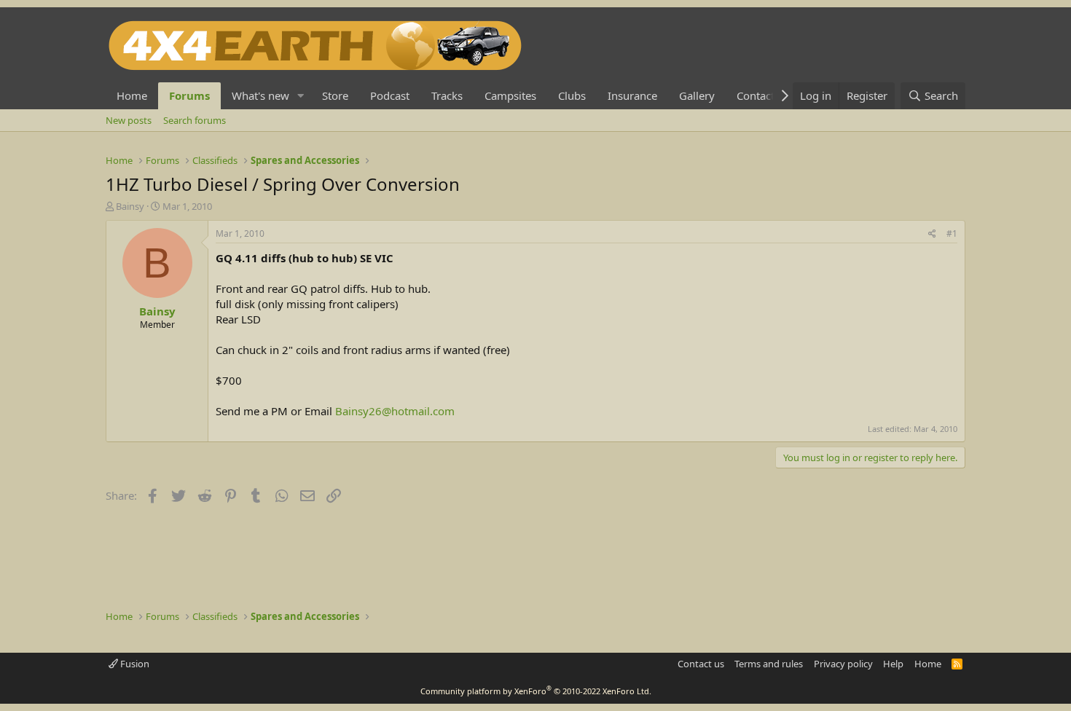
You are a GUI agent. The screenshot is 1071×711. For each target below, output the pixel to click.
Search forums (194, 120)
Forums (189, 95)
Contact (755, 95)
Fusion (133, 663)
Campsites (510, 95)
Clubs (572, 95)
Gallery (697, 95)
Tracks (447, 95)
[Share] (932, 234)
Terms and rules (768, 663)
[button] (301, 95)
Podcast (389, 95)
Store (335, 95)
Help (893, 663)
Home (132, 95)
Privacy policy (843, 663)
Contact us (701, 663)
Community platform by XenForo (535, 691)
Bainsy (130, 206)
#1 (951, 233)
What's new (260, 95)
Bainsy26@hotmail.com (395, 411)
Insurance (632, 95)
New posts (129, 120)
